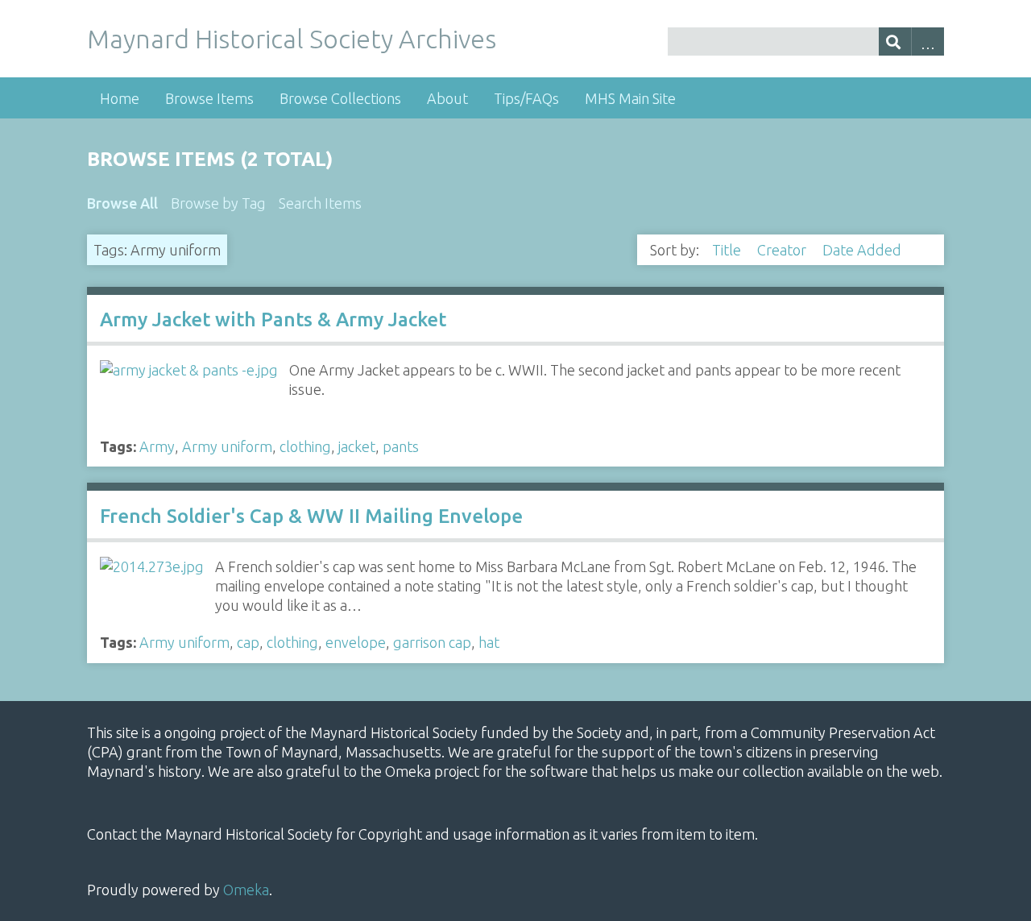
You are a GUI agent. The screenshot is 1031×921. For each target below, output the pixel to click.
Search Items (320, 203)
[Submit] (895, 41)
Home (119, 98)
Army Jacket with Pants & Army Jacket (273, 319)
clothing (305, 446)
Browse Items (209, 98)
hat (488, 642)
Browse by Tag (218, 203)
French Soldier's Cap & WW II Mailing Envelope (311, 516)
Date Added (863, 250)
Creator (783, 250)
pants (401, 446)
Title (728, 250)
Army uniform (227, 446)
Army (157, 446)
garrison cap (432, 642)
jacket (356, 446)
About (447, 98)
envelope (355, 642)
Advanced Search (927, 41)
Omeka (246, 890)
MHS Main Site (630, 98)
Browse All (122, 203)
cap (248, 642)
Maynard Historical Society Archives (291, 38)
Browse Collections (340, 98)
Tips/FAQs (526, 98)
